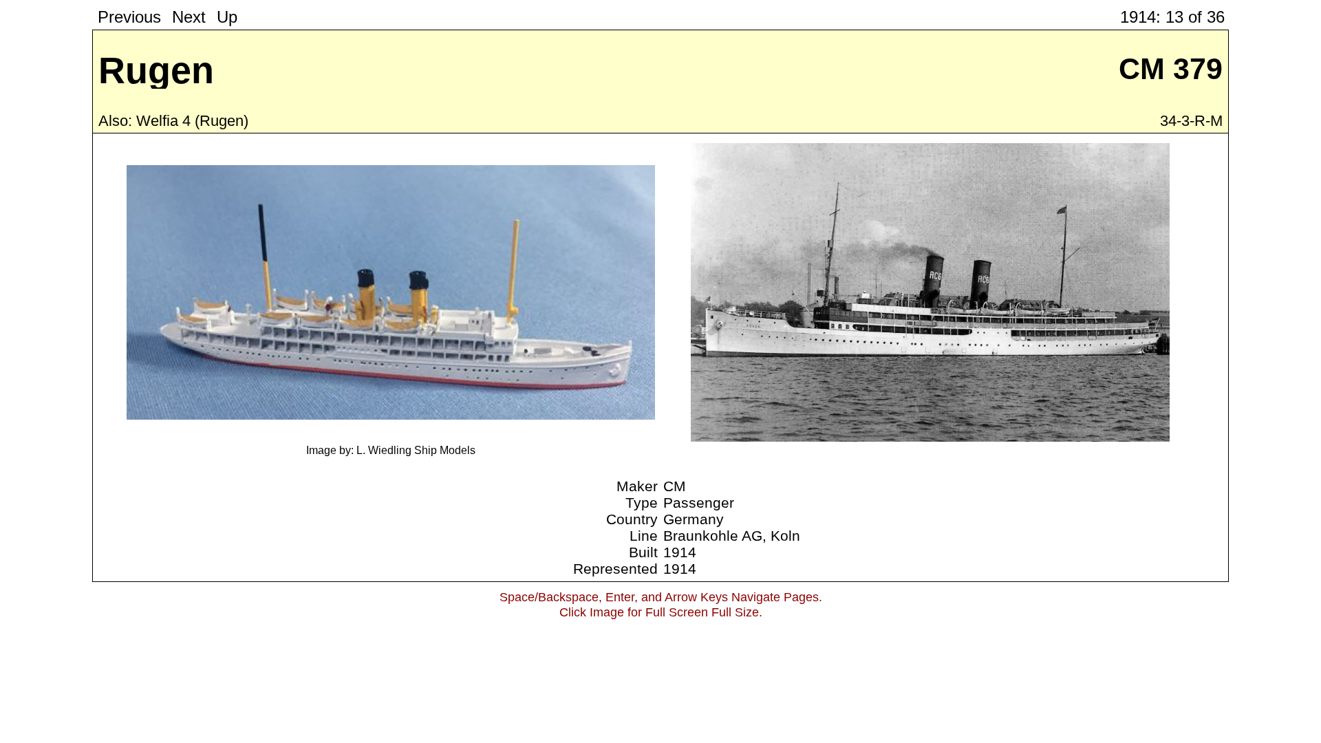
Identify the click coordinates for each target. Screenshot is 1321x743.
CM (674, 486)
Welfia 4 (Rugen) (192, 120)
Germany (693, 519)
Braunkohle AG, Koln (731, 535)
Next (189, 17)
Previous (129, 17)
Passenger (698, 502)
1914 (679, 552)
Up (227, 17)
